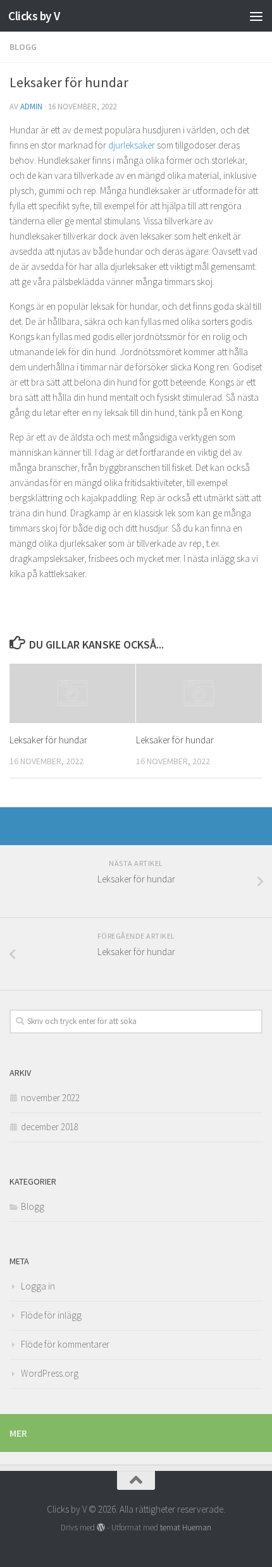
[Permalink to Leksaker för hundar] (72, 693)
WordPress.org (49, 1373)
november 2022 (50, 1098)
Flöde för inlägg (51, 1315)
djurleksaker (131, 145)
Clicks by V (34, 15)
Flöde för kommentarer (65, 1344)
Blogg (23, 46)
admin (31, 106)
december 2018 (49, 1127)
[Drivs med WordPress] (101, 1527)
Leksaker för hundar (48, 740)
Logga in (38, 1286)
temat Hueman (185, 1527)
